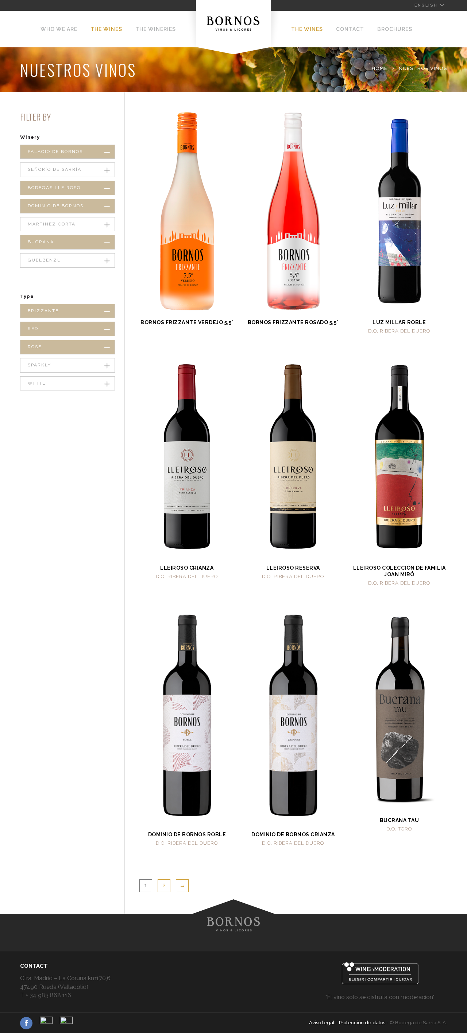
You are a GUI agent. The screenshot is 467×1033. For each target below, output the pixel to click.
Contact (350, 29)
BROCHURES (394, 29)
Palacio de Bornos (55, 151)
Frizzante (43, 310)
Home (379, 68)
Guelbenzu (44, 260)
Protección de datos (362, 1022)
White (37, 383)
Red (33, 328)
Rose (35, 346)
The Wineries (155, 29)
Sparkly (39, 365)
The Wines (106, 29)
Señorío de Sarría (54, 169)
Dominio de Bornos (56, 205)
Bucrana (41, 241)
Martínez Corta (52, 224)
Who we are (58, 29)
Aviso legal (322, 1022)
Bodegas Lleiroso (54, 187)
